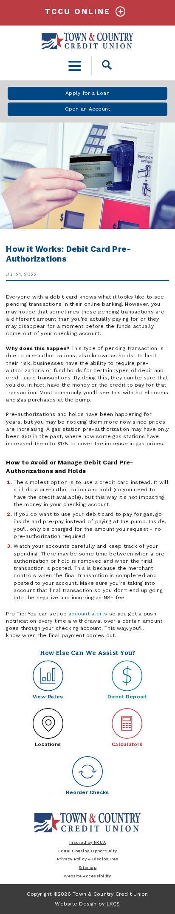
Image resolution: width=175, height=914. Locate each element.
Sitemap (87, 867)
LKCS (113, 904)
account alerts (87, 614)
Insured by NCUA (87, 842)
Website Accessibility (87, 876)
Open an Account (87, 109)
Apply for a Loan (87, 93)
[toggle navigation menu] (75, 65)
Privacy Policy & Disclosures (88, 859)
